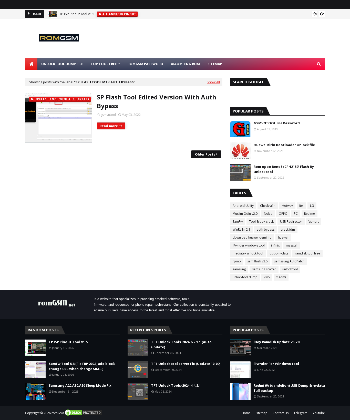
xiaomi (281, 277)
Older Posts (205, 154)
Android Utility (243, 205)
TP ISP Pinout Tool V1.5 (76, 14)
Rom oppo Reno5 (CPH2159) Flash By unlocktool (284, 169)
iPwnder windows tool (249, 245)
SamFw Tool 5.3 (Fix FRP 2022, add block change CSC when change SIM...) (82, 366)
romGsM (58, 413)
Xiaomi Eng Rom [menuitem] (185, 64)
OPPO (283, 213)
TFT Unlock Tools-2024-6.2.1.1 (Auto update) (181, 344)
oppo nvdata (279, 253)
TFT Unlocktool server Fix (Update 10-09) (185, 363)
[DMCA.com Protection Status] (83, 415)
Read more (109, 126)
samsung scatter (264, 269)
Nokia (268, 213)
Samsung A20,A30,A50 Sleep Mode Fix (80, 385)
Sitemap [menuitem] (215, 64)
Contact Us (281, 413)
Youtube (319, 413)
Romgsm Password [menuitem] (145, 64)
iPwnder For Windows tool (276, 363)
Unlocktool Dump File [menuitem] (62, 64)
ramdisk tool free (307, 253)
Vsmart (313, 221)
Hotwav (287, 205)
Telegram (300, 413)
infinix (275, 245)
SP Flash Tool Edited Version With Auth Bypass (156, 101)
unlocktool (290, 269)
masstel (291, 245)
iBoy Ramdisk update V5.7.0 (277, 342)
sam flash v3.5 (257, 261)
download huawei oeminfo (252, 237)
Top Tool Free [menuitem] (104, 64)
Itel (301, 205)
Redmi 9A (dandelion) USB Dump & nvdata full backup (289, 388)
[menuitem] (31, 64)
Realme (309, 213)
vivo (267, 277)
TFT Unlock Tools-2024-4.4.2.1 (176, 385)
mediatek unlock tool (248, 253)
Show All (213, 82)
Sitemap (261, 413)
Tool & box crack (261, 221)
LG (312, 205)
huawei (283, 237)
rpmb (237, 261)
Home (246, 413)
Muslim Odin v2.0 (245, 213)
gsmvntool (108, 114)
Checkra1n (267, 205)
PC (296, 213)
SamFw (238, 221)
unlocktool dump (245, 277)
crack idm (288, 229)
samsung (239, 269)
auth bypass (265, 229)
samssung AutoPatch (289, 261)
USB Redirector (291, 221)
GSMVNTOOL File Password (277, 123)
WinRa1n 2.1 (241, 229)
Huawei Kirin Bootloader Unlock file (284, 144)
